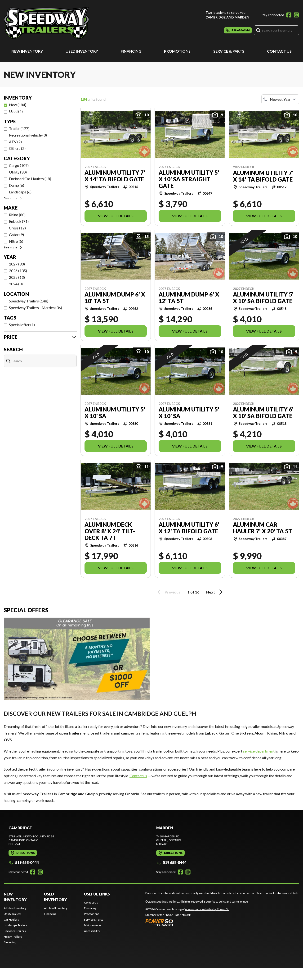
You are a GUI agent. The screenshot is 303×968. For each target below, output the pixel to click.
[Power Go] (187, 922)
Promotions (177, 51)
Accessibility (92, 931)
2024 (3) (16, 284)
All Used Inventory (55, 908)
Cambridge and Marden (227, 17)
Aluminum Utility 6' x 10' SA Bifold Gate (263, 412)
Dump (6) (16, 185)
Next (210, 592)
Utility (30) (18, 172)
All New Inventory (15, 908)
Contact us (138, 775)
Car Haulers (11, 919)
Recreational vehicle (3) (28, 135)
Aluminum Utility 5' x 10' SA (115, 412)
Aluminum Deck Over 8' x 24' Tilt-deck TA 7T (110, 531)
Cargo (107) (19, 165)
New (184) (17, 104)
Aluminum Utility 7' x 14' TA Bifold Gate (115, 176)
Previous (172, 592)
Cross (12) (17, 228)
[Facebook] (289, 15)
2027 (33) (17, 264)
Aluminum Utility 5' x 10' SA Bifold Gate (263, 297)
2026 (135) (18, 270)
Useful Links (97, 894)
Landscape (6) (20, 192)
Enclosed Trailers (15, 931)
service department (259, 751)
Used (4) (16, 111)
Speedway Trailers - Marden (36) (35, 307)
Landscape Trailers (15, 925)
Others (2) (17, 148)
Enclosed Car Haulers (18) (30, 178)
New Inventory (27, 51)
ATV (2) (15, 141)
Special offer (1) (22, 324)
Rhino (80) (17, 214)
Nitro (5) (16, 241)
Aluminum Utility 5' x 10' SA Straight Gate (189, 179)
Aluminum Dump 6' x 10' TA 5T (115, 297)
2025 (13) (17, 277)
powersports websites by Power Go (207, 909)
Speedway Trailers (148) (28, 301)
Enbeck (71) (19, 221)
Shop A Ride (172, 915)
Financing (131, 51)
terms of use (240, 901)
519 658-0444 (27, 862)
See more (11, 198)
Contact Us (279, 51)
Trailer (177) (19, 128)
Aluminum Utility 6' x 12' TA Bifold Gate (189, 527)
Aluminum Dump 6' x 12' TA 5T (189, 297)
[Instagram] (296, 15)
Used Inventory (82, 51)
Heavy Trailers (13, 936)
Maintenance (92, 925)
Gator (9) (16, 234)
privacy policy (217, 901)
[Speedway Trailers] (63, 23)
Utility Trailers (13, 914)
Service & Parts (228, 51)
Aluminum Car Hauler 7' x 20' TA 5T (262, 527)
